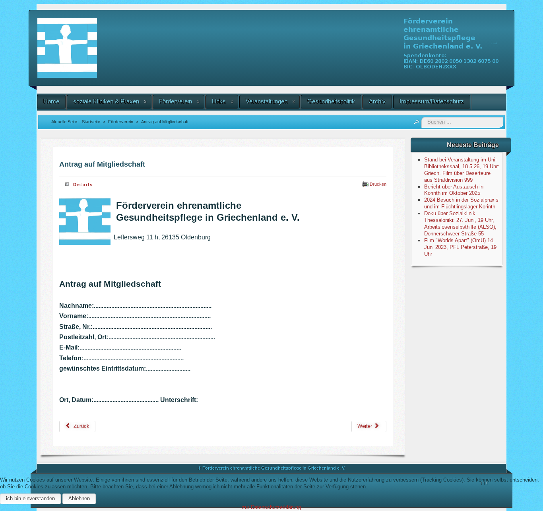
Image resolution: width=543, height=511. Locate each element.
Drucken (377, 184)
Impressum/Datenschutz (431, 101)
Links (219, 101)
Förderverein (175, 101)
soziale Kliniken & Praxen (106, 101)
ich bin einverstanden (30, 498)
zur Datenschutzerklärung (271, 507)
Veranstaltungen (266, 101)
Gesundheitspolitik (331, 101)
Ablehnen (79, 498)
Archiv (377, 101)
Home (51, 101)
